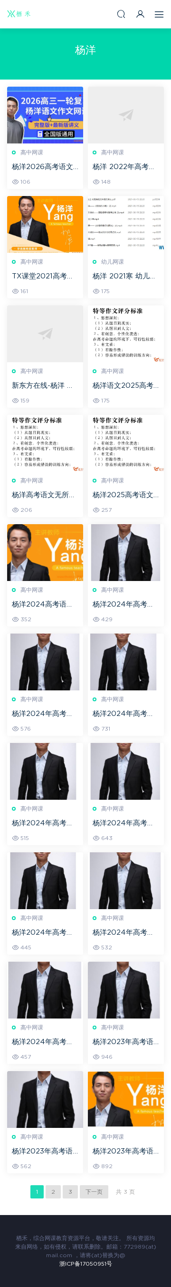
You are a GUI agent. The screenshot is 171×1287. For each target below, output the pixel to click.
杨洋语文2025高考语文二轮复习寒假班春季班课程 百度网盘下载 (126, 386)
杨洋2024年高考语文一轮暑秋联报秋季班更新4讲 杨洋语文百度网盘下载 (44, 714)
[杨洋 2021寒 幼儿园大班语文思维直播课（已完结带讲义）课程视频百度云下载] (126, 224)
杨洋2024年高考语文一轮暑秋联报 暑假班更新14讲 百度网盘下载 (45, 824)
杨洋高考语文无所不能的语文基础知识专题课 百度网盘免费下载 (45, 496)
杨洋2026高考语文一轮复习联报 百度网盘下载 (45, 167)
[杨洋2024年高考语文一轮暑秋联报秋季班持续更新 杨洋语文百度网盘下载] (126, 552)
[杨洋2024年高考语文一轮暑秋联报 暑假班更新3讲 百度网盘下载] (45, 990)
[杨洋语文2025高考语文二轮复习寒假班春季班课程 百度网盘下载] (126, 333)
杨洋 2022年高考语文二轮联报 (124, 167)
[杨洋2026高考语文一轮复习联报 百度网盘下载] (45, 115)
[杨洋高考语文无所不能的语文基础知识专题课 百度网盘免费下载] (45, 443)
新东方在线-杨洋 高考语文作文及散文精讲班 (44, 386)
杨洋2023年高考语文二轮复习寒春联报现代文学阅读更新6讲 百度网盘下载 (125, 1152)
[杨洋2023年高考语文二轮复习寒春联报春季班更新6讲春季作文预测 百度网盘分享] (45, 1099)
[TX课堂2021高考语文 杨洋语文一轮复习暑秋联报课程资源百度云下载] (45, 224)
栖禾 (19, 14)
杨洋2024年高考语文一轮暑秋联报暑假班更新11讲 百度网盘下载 (125, 824)
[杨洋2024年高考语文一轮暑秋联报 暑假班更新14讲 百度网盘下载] (45, 771)
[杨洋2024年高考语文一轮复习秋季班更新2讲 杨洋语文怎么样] (126, 662)
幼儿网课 (112, 262)
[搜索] (121, 14)
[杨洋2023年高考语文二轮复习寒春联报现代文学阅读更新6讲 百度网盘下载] (126, 1099)
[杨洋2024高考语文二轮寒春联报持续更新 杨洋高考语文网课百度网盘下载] (45, 552)
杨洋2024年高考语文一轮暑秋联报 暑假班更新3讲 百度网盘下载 (45, 1042)
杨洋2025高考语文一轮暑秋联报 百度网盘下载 (126, 496)
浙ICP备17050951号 (85, 1264)
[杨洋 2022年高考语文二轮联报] (126, 115)
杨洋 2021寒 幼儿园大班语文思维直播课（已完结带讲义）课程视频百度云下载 (125, 277)
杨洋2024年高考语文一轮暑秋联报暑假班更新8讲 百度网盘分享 (125, 933)
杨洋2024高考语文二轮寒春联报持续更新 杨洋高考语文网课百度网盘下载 (45, 605)
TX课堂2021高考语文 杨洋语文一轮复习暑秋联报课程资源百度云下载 (45, 277)
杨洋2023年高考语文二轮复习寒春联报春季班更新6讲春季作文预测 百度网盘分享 (45, 1152)
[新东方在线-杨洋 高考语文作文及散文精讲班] (45, 333)
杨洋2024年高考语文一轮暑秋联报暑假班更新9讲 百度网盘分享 (44, 933)
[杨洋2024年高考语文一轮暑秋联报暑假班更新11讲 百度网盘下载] (126, 771)
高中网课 (31, 152)
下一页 (94, 1192)
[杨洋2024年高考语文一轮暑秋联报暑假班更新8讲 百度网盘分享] (126, 880)
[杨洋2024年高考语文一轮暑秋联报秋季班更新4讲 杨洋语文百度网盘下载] (45, 662)
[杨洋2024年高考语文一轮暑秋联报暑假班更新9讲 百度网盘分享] (45, 880)
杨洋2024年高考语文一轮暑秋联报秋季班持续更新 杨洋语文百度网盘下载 (126, 605)
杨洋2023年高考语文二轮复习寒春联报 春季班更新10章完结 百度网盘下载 (125, 1042)
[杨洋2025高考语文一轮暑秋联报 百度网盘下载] (126, 443)
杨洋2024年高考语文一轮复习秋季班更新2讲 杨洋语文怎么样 (125, 714)
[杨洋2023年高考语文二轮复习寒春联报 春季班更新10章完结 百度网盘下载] (126, 990)
